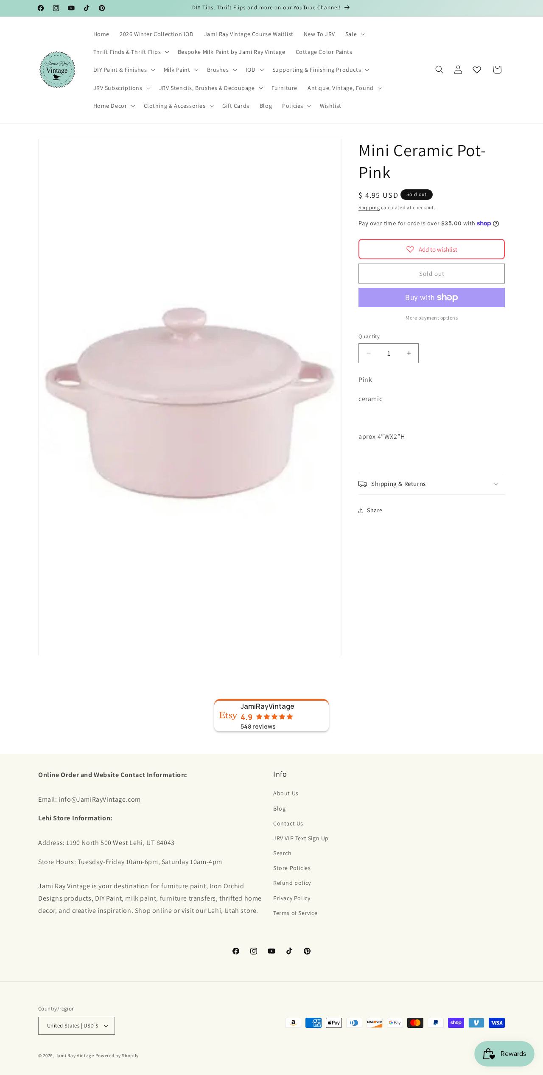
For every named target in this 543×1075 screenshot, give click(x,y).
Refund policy (292, 883)
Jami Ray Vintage (75, 1055)
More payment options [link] (432, 317)
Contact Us (288, 823)
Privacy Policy (291, 898)
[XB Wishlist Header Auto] (476, 69)
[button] (354, 34)
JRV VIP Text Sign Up (301, 838)
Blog (279, 808)
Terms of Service (295, 913)
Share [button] (375, 510)
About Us (286, 793)
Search (282, 853)
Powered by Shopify (117, 1055)
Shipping (369, 207)
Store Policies (292, 868)
